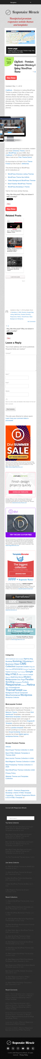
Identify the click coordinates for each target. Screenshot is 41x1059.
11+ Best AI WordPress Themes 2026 (17, 901)
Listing (12, 314)
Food (19, 672)
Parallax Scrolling (25, 314)
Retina (19, 316)
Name (7, 374)
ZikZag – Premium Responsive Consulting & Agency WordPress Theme (14, 250)
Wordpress (20, 319)
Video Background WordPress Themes (21, 180)
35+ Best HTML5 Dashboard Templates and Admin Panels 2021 (19, 908)
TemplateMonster (14, 687)
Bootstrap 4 (28, 661)
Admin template (19, 659)
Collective (10, 666)
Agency (27, 658)
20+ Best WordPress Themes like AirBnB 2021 (20, 866)
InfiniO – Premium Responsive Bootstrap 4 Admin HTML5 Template (18, 791)
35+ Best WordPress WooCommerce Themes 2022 (20, 925)
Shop (7, 687)
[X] (13, 1048)
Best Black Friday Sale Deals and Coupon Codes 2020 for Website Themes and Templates (19, 836)
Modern (27, 676)
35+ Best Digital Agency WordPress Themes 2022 (19, 931)
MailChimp (17, 314)
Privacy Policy (11, 773)
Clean (17, 663)
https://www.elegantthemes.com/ (14, 467)
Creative (26, 666)
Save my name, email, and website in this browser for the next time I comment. (20, 403)
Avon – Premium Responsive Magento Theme (14, 231)
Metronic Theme (11, 712)
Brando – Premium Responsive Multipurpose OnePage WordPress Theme (20, 1016)
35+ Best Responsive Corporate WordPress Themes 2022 (19, 943)
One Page (21, 679)
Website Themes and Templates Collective (17, 777)
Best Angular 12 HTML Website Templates (19, 971)
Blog (31, 659)
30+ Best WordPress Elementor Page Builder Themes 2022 (20, 919)
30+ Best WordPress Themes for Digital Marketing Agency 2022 (18, 937)
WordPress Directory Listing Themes (21, 174)
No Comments (31, 321)
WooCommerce (13, 694)
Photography (18, 682)
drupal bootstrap (14, 732)
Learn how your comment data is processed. (17, 419)
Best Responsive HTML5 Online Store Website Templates (20, 966)
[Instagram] (18, 1048)
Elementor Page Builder (29, 669)
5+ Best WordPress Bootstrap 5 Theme (18, 913)
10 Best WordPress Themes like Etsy (17, 884)
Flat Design (14, 672)
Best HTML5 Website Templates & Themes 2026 (18, 754)
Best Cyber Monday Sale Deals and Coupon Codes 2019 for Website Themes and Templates (19, 843)
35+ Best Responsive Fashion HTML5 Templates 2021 (17, 977)
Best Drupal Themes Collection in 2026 (19, 750)
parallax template (17, 727)
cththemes (25, 163)
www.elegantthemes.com (12, 545)
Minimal (20, 677)
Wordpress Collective (12, 697)
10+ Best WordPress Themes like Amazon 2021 (19, 873)
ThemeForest (25, 316)
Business (10, 664)
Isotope (30, 674)
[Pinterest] (28, 1048)
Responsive (13, 316)
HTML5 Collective (23, 674)
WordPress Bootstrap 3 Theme (19, 187)
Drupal (10, 669)
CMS (19, 312)
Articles (8, 746)
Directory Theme (19, 151)
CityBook (9, 90)
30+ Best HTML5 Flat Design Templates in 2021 (19, 983)
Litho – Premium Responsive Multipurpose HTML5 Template (19, 1023)
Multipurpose (11, 679)
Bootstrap (9, 661)
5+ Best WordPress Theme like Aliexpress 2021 (19, 879)
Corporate (19, 666)
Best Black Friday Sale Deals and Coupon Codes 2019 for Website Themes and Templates (19, 851)
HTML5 (14, 674)
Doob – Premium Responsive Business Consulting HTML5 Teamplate (19, 1029)
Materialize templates (13, 716)
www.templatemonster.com (25, 588)
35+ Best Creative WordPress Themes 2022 (19, 953)
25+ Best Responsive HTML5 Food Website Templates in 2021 (19, 960)
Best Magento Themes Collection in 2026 (20, 761)
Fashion (8, 672)
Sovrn (23, 281)
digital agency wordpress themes (17, 735)
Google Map (30, 312)
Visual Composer (21, 692)
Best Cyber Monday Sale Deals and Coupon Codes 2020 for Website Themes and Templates (19, 828)
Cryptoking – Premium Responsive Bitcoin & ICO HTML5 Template (20, 796)
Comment (8, 353)
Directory (24, 312)
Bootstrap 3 (15, 312)
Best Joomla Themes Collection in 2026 (20, 758)
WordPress (12, 153)
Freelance (22, 672)
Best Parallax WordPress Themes (20, 183)
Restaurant (23, 685)
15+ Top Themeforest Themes (15, 857)
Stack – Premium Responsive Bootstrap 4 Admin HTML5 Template (19, 1007)
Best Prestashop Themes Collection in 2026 (19, 766)
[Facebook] (8, 1048)
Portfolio (25, 682)
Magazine (8, 677)
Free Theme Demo (25, 157)
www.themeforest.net (11, 610)
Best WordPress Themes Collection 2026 (20, 770)
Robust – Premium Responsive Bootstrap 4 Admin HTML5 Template (19, 997)
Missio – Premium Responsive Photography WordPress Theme (14, 269)
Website (7, 391)
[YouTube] (23, 1048)
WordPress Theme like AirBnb (18, 177)
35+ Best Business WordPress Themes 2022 (20, 948)
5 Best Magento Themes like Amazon (17, 890)
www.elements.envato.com (19, 502)
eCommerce (17, 669)
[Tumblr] (33, 1048)
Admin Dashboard (10, 659)
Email (7, 382)
